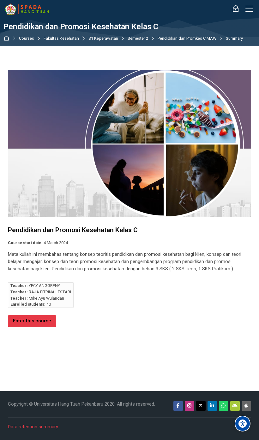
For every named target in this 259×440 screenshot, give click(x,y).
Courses (26, 39)
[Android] (235, 406)
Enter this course (32, 321)
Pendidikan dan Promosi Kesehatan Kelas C (80, 26)
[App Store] (246, 406)
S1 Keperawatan (103, 39)
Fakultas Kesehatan (61, 39)
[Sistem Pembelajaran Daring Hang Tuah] (26, 9)
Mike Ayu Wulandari (46, 298)
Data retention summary (33, 427)
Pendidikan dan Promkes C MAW (187, 39)
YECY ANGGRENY (44, 285)
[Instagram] (189, 406)
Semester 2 (138, 39)
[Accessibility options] (242, 423)
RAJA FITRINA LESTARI (50, 292)
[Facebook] (178, 406)
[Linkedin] (212, 406)
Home (7, 38)
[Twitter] (201, 406)
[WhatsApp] (223, 406)
